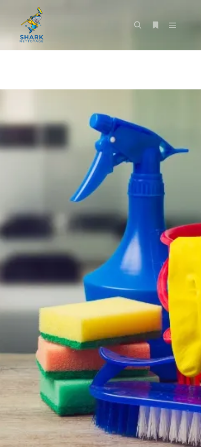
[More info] (155, 25)
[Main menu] (172, 25)
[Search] (137, 25)
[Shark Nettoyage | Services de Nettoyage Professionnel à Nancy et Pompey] (32, 25)
